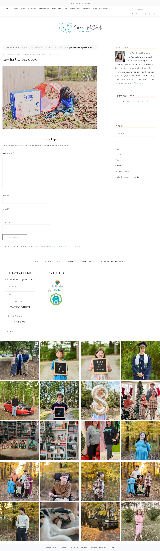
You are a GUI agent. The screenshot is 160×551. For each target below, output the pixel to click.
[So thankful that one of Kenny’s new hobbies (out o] (100, 521)
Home (23, 47)
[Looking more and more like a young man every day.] (60, 481)
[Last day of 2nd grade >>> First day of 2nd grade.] (100, 360)
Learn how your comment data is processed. (63, 246)
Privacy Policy (122, 171)
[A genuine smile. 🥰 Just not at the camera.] (100, 481)
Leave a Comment (50, 54)
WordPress (103, 547)
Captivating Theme (70, 547)
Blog (117, 160)
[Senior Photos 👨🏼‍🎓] (19, 400)
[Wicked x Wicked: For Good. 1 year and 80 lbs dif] (100, 440)
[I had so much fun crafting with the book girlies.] (19, 440)
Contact (119, 166)
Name (6, 195)
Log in (111, 547)
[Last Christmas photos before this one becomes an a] (19, 521)
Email (5, 209)
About (118, 154)
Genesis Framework (89, 547)
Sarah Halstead (80, 27)
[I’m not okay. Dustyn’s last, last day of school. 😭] (60, 400)
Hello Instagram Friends (127, 177)
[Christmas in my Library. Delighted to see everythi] (60, 440)
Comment (8, 153)
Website (6, 222)
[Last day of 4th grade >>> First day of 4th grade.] (60, 360)
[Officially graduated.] (19, 360)
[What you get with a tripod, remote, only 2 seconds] (19, 481)
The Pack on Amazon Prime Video (51, 47)
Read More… (140, 83)
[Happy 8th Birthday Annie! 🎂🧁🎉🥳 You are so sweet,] (100, 400)
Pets (31, 47)
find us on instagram (80, 3)
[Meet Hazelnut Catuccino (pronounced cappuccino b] (60, 521)
